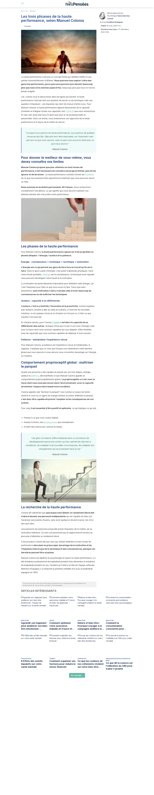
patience (35, 376)
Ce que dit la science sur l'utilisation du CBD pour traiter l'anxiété (119, 666)
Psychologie (26, 658)
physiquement (50, 422)
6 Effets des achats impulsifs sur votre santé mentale (32, 664)
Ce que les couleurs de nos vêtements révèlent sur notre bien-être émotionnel (91, 664)
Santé (51, 620)
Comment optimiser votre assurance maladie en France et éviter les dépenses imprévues (60, 626)
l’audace (57, 322)
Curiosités (82, 658)
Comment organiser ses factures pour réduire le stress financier (62, 664)
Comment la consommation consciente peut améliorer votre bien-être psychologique (117, 626)
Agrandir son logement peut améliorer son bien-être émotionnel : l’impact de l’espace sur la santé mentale (34, 626)
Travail (52, 658)
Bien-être (24, 11)
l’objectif (70, 111)
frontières (89, 174)
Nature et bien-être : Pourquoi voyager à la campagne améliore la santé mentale (90, 626)
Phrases (33, 11)
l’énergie (46, 274)
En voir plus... (77, 675)
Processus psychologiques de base (118, 659)
